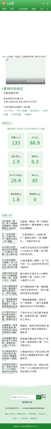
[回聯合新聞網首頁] (3, 3)
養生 (12, 8)
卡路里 (17, 56)
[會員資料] (43, 3)
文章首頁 (24, 418)
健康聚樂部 (21, 414)
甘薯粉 (28, 114)
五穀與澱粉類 (27, 56)
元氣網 (10, 56)
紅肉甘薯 (16, 114)
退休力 (15, 418)
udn (3, 56)
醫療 (34, 8)
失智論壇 (23, 8)
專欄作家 (34, 418)
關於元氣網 (9, 414)
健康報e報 (27, 402)
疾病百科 (42, 414)
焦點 (4, 8)
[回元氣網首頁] (10, 3)
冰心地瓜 (9, 110)
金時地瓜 (35, 110)
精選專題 (32, 414)
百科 (42, 8)
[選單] (47, 3)
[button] (47, 9)
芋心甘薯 (22, 110)
